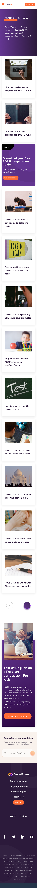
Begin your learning (17, 716)
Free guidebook (10, 178)
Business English (18, 792)
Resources (18, 797)
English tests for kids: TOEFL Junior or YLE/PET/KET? (16, 362)
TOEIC (13, 816)
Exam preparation (18, 781)
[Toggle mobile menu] (4, 4)
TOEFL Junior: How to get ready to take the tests (16, 223)
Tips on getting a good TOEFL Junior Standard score (17, 270)
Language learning (18, 786)
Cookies (23, 816)
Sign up (18, 802)
